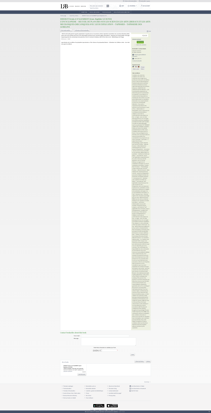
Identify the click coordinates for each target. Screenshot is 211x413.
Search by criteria (94, 8)
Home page (84, 12)
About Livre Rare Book (114, 386)
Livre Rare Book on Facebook (138, 388)
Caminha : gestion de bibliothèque (94, 391)
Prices (87, 393)
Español (97, 410)
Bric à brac (88, 395)
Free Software (89, 398)
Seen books (65, 362)
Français (109, 410)
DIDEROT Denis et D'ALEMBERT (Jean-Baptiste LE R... (94, 15)
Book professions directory (122, 12)
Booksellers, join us (91, 386)
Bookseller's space (145, 1)
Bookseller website (91, 388)
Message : (76, 338)
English (92, 410)
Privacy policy (111, 395)
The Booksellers (106, 12)
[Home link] (73, 6)
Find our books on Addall (69, 398)
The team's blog (112, 388)
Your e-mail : (77, 335)
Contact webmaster (113, 391)
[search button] (108, 6)
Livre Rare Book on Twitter (137, 386)
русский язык (116, 410)
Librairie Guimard (136, 39)
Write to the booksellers (131, 1)
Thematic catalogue (68, 386)
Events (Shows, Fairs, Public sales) (71, 393)
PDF (150, 31)
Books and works (95, 12)
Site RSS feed (134, 391)
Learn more (122, 411)
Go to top (146, 382)
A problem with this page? (114, 393)
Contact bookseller (137, 61)
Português (103, 410)
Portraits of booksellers (69, 391)
